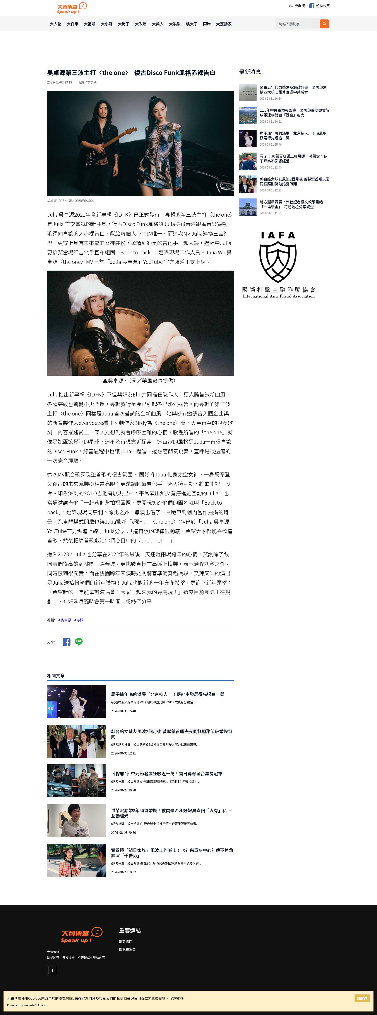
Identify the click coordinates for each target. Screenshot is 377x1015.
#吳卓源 (64, 619)
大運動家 (224, 23)
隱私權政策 (127, 949)
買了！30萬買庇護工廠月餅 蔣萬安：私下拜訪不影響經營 (293, 158)
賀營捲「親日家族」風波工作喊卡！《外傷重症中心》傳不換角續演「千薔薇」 (172, 853)
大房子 (124, 23)
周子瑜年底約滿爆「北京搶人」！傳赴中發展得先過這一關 (167, 694)
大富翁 (90, 23)
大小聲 (107, 23)
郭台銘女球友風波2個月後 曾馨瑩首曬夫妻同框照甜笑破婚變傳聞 (171, 734)
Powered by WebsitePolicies (26, 1005)
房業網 (299, 5)
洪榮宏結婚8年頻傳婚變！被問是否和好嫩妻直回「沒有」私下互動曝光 (171, 813)
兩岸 (207, 23)
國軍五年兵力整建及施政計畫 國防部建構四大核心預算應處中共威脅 (293, 89)
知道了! (362, 998)
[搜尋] (324, 23)
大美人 (158, 23)
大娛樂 (175, 23)
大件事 (73, 23)
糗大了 (192, 23)
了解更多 (177, 998)
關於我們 (125, 941)
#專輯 (78, 619)
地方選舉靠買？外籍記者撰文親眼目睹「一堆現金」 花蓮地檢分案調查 (291, 204)
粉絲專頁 (322, 5)
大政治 (141, 23)
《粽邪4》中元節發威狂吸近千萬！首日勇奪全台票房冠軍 (167, 773)
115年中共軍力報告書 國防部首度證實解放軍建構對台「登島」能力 (294, 112)
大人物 (56, 23)
